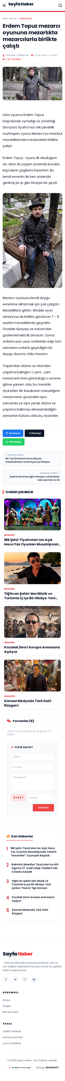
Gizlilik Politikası (12, 1031)
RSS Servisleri (10, 1012)
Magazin (26, 18)
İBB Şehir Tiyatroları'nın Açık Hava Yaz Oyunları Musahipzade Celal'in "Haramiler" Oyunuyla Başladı (33, 851)
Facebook (14, 433)
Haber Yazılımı (21, 1067)
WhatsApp (15, 441)
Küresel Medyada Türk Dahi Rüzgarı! (30, 911)
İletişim (7, 1006)
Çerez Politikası (12, 1043)
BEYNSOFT (52, 1067)
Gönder (43, 807)
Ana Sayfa (9, 18)
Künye (6, 1000)
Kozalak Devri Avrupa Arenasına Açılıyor (33, 899)
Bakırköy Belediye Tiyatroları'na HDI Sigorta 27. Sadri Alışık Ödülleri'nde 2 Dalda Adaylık (35, 868)
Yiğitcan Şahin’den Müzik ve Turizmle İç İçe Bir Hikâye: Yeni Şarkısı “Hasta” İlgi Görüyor (31, 884)
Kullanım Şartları (13, 1037)
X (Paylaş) (35, 433)
